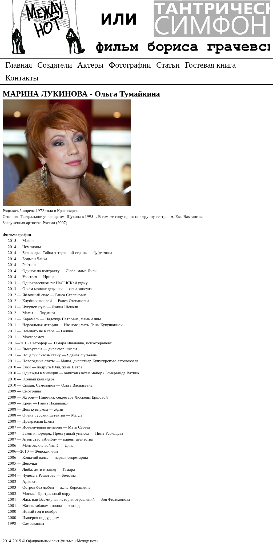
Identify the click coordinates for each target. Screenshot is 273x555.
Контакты (21, 77)
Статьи (168, 64)
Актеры (90, 64)
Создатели (54, 64)
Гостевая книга (210, 64)
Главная (18, 64)
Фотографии (130, 64)
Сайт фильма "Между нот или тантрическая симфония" (136, 27)
